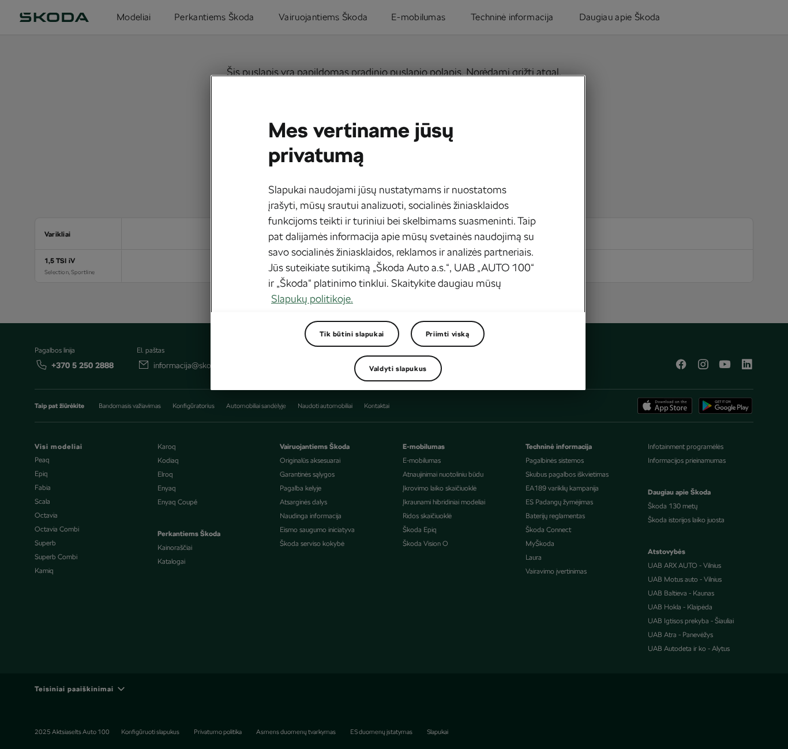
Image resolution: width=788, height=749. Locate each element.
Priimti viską (448, 334)
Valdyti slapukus (398, 369)
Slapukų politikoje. (312, 299)
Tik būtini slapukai (352, 334)
